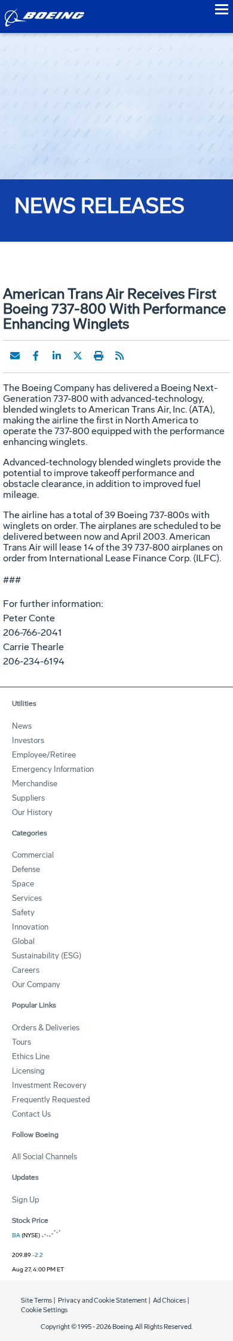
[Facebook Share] (36, 356)
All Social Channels (44, 1156)
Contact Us (31, 1114)
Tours (21, 1042)
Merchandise (34, 783)
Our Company (36, 984)
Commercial (33, 854)
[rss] (119, 356)
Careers (25, 970)
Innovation (30, 926)
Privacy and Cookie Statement (102, 1300)
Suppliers (28, 797)
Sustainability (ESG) (46, 955)
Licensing (28, 1070)
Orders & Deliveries (45, 1027)
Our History (32, 812)
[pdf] (140, 356)
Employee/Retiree (44, 754)
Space (23, 883)
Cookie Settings (44, 1310)
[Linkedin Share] (57, 356)
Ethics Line (31, 1056)
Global (23, 941)
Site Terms (36, 1300)
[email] (15, 356)
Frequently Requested (51, 1099)
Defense (26, 869)
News (22, 725)
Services (27, 898)
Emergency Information (53, 769)
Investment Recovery (49, 1085)
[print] (99, 356)
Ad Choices (169, 1300)
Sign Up (25, 1199)
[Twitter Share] (78, 356)
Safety (23, 912)
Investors (28, 740)
